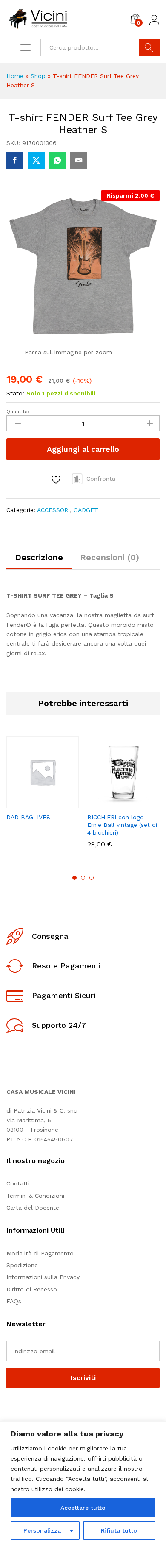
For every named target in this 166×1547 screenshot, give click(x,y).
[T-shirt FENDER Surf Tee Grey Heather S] (14, 160)
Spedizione (22, 1265)
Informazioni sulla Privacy (43, 1277)
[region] (83, 1484)
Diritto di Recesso (31, 1289)
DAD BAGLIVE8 (28, 817)
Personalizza (42, 1530)
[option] (42, 786)
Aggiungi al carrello (83, 449)
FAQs (13, 1301)
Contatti (17, 1183)
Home (14, 75)
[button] (102, 803)
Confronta (100, 478)
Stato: (15, 393)
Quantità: (17, 411)
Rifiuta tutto (119, 1530)
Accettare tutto (83, 1507)
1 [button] (74, 878)
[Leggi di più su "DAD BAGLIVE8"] (21, 803)
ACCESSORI (53, 509)
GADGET (86, 509)
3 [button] (91, 878)
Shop (38, 75)
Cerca (149, 47)
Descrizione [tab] (39, 557)
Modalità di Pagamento (40, 1253)
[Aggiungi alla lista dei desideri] (57, 479)
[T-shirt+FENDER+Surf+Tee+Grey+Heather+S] (36, 160)
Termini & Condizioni (35, 1195)
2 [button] (83, 878)
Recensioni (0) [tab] (109, 557)
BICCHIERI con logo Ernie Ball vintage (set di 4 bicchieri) (122, 825)
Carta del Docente (32, 1207)
